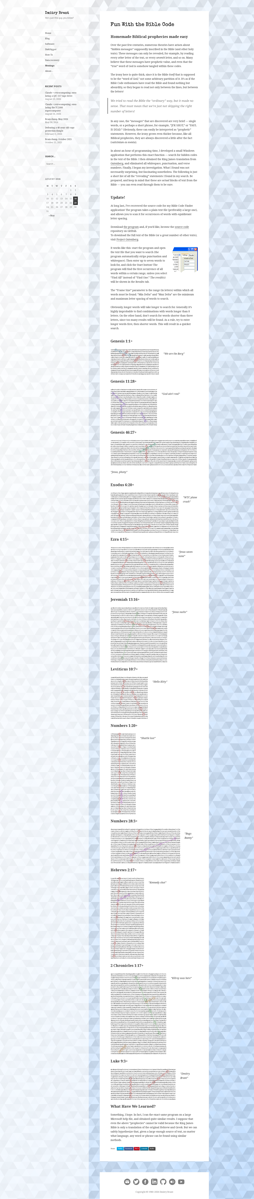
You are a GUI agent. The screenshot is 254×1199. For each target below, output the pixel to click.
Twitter (120, 1149)
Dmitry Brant (57, 13)
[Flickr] (172, 1181)
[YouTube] (181, 1181)
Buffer (152, 1149)
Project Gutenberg (127, 239)
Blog (47, 38)
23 (75, 202)
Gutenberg (117, 163)
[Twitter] (136, 1181)
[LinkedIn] (154, 1181)
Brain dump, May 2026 (56, 119)
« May (52, 215)
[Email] (127, 1181)
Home (48, 33)
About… (49, 71)
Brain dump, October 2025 (58, 139)
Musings (49, 65)
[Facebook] (145, 1181)
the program (131, 227)
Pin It (137, 1149)
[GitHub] (163, 1181)
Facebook (128, 1149)
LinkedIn (144, 1149)
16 (75, 198)
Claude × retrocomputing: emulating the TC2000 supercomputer (61, 107)
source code (182, 227)
